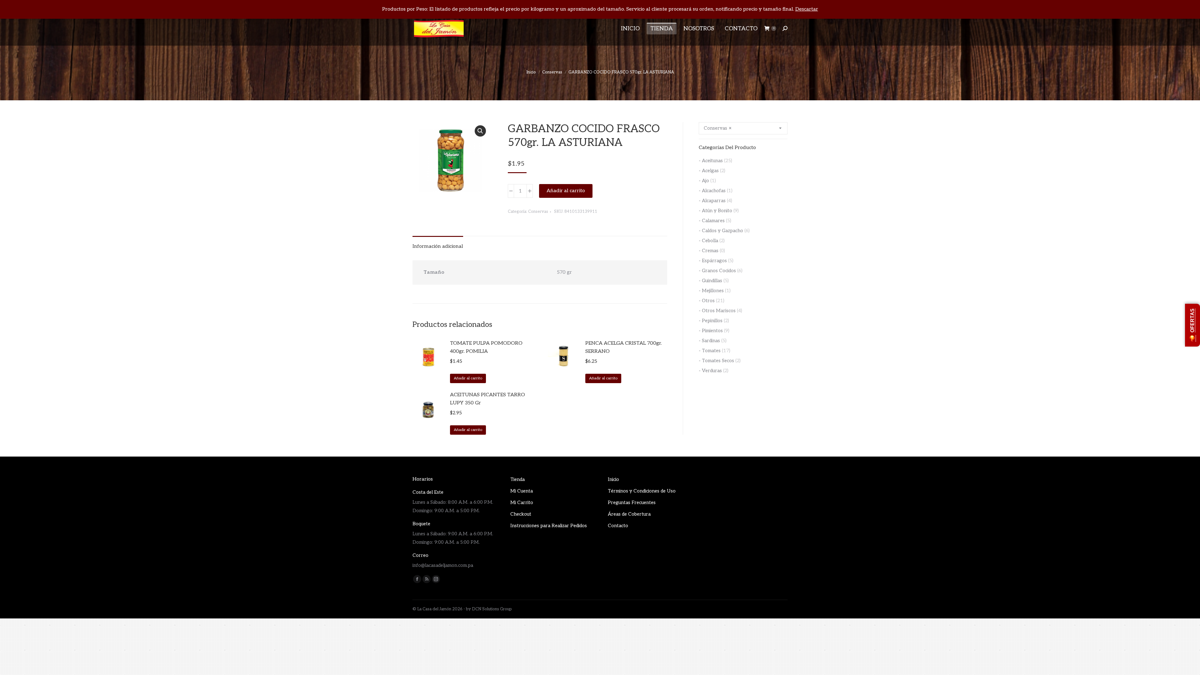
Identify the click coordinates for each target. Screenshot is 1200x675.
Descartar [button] (806, 9)
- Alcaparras (712, 200)
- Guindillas (710, 280)
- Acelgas (709, 170)
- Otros (707, 300)
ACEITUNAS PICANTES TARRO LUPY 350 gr (487, 399)
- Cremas (708, 250)
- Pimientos (711, 330)
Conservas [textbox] (718, 128)
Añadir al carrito (566, 191)
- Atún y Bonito (715, 210)
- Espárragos (713, 260)
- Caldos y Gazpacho (721, 230)
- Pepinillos (710, 320)
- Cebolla (708, 240)
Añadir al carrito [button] (468, 378)
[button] (480, 131)
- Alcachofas (712, 190)
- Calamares (712, 220)
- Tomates (710, 350)
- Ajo (704, 180)
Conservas (538, 211)
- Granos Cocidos (717, 270)
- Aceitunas (711, 160)
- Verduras (710, 370)
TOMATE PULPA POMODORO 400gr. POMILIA (486, 347)
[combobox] (743, 128)
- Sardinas (709, 340)
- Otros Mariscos (717, 310)
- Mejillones (711, 290)
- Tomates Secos (716, 360)
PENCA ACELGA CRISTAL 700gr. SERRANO (623, 347)
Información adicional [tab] (437, 246)
